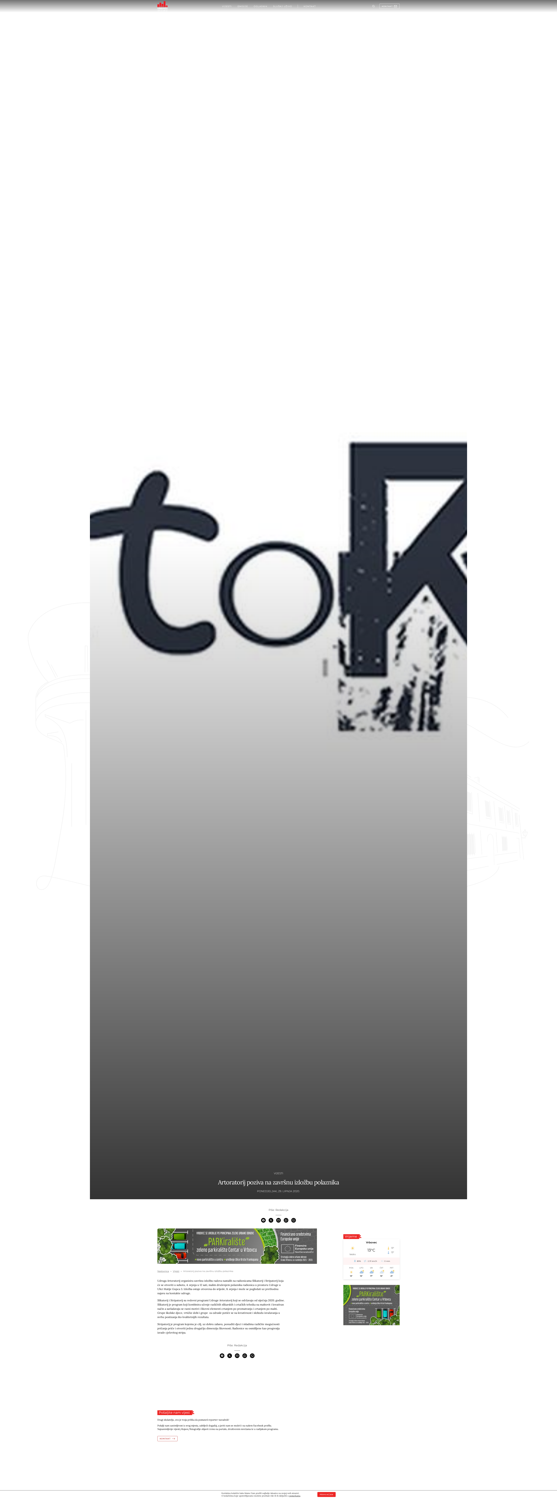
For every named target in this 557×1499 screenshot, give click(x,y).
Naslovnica (163, 1271)
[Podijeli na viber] (293, 1220)
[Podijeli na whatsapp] (286, 1220)
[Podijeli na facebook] (263, 1220)
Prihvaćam (326, 1494)
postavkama (294, 1495)
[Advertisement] (237, 1384)
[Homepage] (162, 6)
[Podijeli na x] (271, 1220)
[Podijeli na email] (278, 1220)
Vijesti (278, 1173)
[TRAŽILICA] (373, 6)
